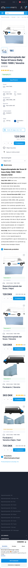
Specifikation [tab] (14, 80)
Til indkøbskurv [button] (19, 143)
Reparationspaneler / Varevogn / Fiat (9, 498)
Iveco (18, 17)
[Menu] (2, 13)
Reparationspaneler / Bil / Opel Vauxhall (10, 517)
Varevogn (13, 17)
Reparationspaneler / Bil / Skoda (8, 520)
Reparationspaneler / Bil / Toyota (8, 524)
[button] (4, 143)
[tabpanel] (14, 105)
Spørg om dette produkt (13, 152)
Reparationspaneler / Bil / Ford (8, 501)
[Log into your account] (21, 7)
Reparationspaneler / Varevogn (8, 527)
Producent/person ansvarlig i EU (10, 461)
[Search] (25, 13)
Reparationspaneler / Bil (6, 495)
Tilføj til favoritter (11, 148)
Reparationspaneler (5, 17)
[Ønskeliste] (23, 255)
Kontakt (3, 2)
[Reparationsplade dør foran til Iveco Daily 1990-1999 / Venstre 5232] (4, 50)
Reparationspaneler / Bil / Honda (8, 504)
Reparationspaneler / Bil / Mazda (8, 508)
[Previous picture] (3, 33)
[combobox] (14, 160)
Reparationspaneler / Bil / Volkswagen (10, 530)
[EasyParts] (9, 7)
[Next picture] (24, 33)
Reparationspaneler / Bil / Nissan (8, 514)
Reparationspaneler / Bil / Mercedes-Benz (11, 511)
